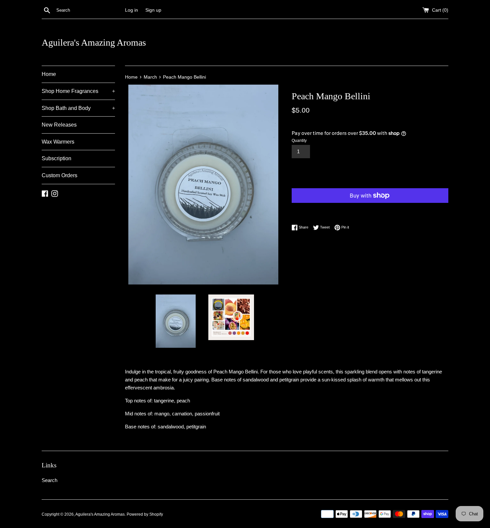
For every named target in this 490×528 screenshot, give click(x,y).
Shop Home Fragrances (78, 91)
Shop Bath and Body (78, 108)
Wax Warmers (58, 142)
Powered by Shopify (145, 514)
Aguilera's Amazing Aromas (94, 42)
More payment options (331, 209)
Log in (131, 10)
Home (49, 74)
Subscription (56, 158)
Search (49, 480)
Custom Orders (59, 175)
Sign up (153, 10)
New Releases (59, 125)
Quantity (299, 140)
